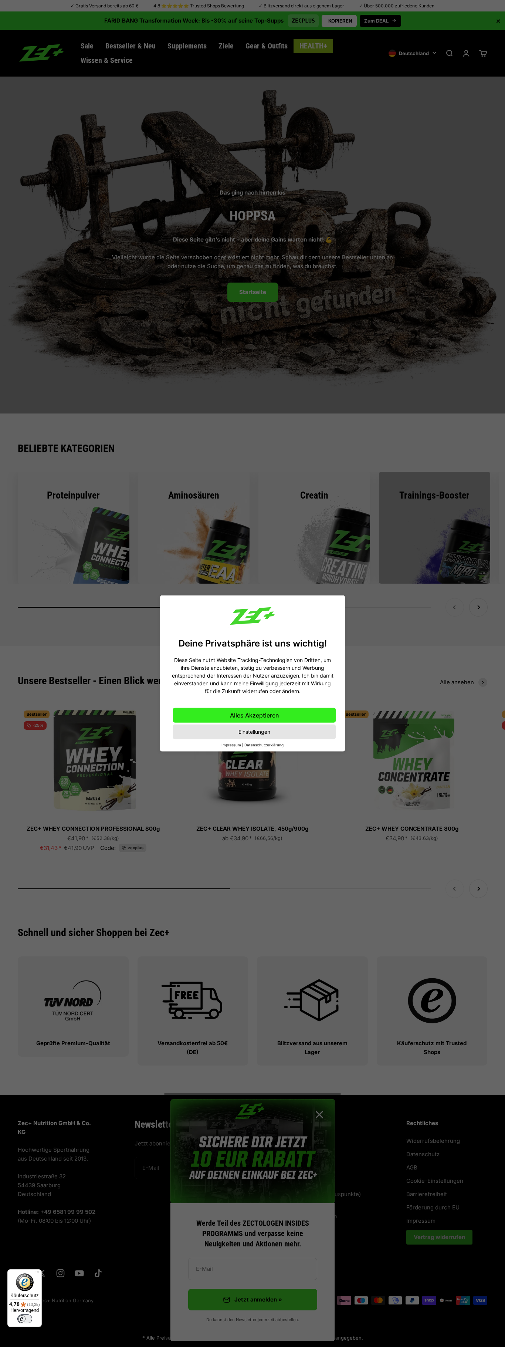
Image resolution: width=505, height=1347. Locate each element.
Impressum (231, 745)
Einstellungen (254, 732)
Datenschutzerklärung (264, 745)
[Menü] (37, 1273)
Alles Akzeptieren (254, 715)
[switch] (24, 1318)
